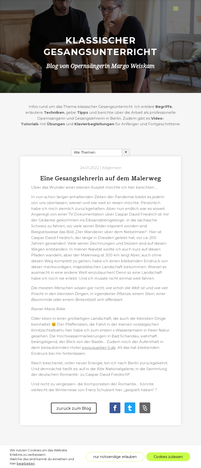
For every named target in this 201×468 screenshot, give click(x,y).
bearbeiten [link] (26, 463)
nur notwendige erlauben (115, 457)
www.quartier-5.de (99, 347)
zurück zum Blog (73, 408)
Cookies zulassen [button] (168, 457)
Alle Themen (84, 152)
